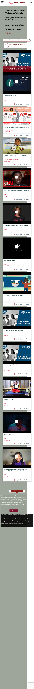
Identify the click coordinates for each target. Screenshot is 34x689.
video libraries (9, 29)
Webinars (8, 33)
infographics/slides (18, 25)
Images (7, 25)
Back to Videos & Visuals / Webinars (16, 45)
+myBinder (18, 104)
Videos (19, 29)
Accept (14, 510)
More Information (13, 508)
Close (3, 526)
